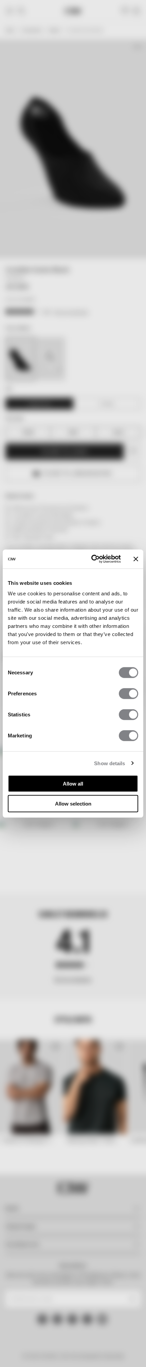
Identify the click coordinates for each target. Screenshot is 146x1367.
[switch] (128, 693)
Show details (109, 763)
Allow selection (73, 803)
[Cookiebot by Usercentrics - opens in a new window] (92, 559)
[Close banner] (135, 559)
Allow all (73, 784)
